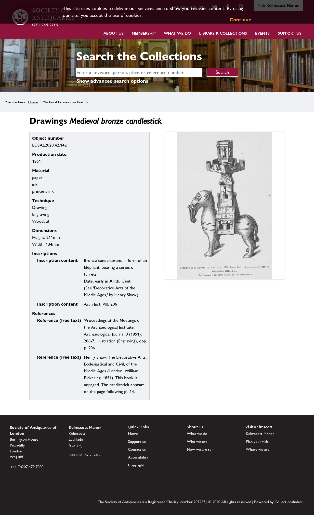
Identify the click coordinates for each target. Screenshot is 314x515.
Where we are (257, 449)
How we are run (200, 449)
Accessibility (138, 457)
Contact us (137, 449)
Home (33, 102)
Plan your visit (257, 441)
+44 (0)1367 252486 (85, 455)
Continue (240, 20)
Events (262, 33)
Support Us (289, 33)
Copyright (136, 465)
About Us (113, 33)
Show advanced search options (112, 81)
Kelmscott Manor (260, 433)
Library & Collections (223, 33)
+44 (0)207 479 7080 (26, 466)
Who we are (197, 441)
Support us (137, 441)
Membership (144, 33)
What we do (177, 33)
